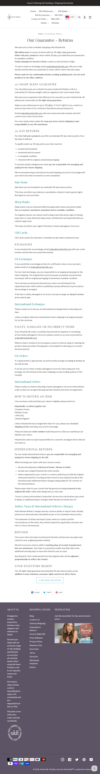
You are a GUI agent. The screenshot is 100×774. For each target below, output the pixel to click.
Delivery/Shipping (37, 623)
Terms (32, 652)
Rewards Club (36, 645)
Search (33, 667)
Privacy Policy (36, 641)
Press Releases (36, 637)
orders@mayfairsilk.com (57, 66)
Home (40, 34)
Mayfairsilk (44, 769)
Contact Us (35, 619)
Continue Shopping (50, 580)
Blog (32, 616)
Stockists (34, 656)
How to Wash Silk (37, 634)
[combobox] (70, 17)
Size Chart (34, 649)
